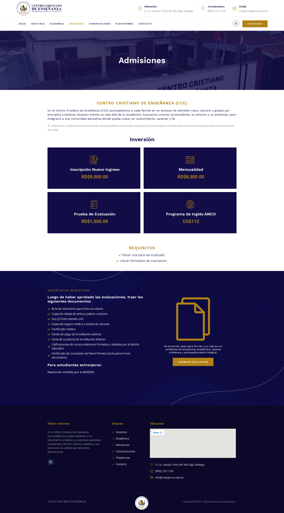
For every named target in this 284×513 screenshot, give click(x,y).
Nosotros (38, 24)
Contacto (145, 24)
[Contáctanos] (203, 8)
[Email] (234, 8)
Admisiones (76, 24)
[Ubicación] (139, 8)
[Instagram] (236, 23)
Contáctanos (216, 6)
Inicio (22, 24)
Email (242, 6)
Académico (57, 24)
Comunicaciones (100, 24)
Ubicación (150, 6)
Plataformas (124, 24)
